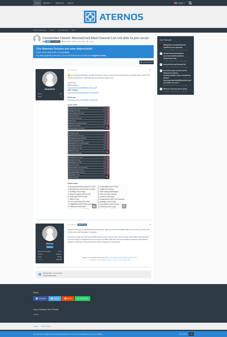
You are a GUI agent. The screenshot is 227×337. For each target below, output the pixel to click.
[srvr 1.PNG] (89, 143)
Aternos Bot (47, 273)
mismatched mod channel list (174, 64)
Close (191, 334)
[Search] (190, 3)
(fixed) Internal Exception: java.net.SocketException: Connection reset (173, 55)
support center (98, 55)
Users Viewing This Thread (45, 309)
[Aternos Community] (113, 16)
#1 (150, 70)
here (67, 52)
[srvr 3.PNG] (89, 118)
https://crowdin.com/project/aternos (119, 257)
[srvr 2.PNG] (89, 167)
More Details (183, 334)
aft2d (57, 259)
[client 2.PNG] (82, 197)
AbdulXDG (67, 41)
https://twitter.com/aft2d (117, 260)
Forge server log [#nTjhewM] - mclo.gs (81, 100)
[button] (179, 3)
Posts (40, 96)
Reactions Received (44, 251)
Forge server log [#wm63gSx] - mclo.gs (82, 92)
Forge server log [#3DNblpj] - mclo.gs (81, 88)
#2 (150, 225)
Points (40, 94)
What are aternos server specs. (175, 89)
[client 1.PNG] (112, 197)
